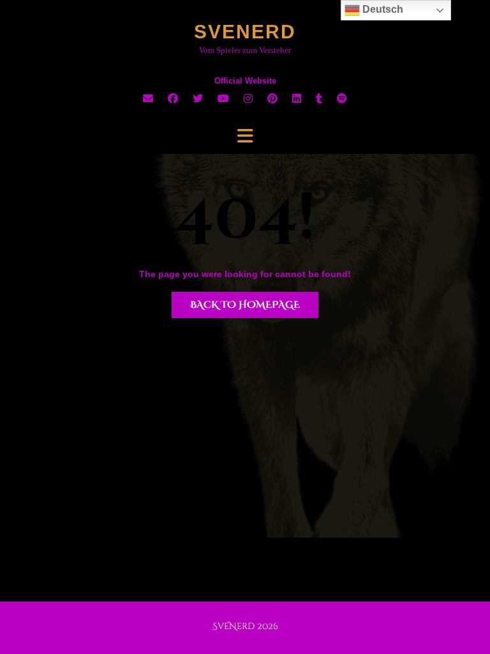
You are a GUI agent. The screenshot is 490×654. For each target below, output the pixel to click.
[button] (245, 136)
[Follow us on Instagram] (248, 98)
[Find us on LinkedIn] (296, 98)
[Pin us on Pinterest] (272, 98)
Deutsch (381, 9)
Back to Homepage (245, 305)
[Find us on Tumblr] (319, 98)
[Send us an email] (148, 98)
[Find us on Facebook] (173, 98)
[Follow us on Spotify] (342, 98)
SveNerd (245, 31)
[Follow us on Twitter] (198, 98)
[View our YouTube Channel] (223, 98)
